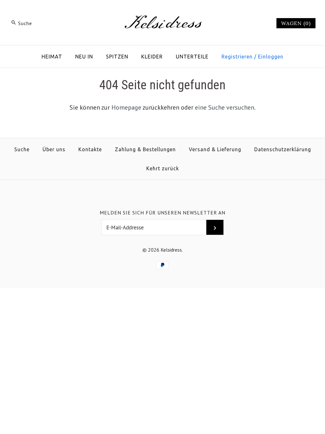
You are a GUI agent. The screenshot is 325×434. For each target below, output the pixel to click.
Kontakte (90, 149)
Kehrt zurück (162, 168)
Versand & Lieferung (215, 149)
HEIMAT (52, 56)
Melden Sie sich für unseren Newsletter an (162, 212)
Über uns (54, 149)
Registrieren (237, 56)
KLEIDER (152, 56)
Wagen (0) (296, 23)
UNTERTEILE (192, 56)
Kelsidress (171, 250)
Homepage (126, 107)
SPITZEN (117, 56)
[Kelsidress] (162, 11)
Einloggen (270, 56)
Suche (22, 149)
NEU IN (84, 56)
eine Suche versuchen (224, 107)
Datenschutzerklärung (282, 149)
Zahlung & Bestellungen (145, 149)
